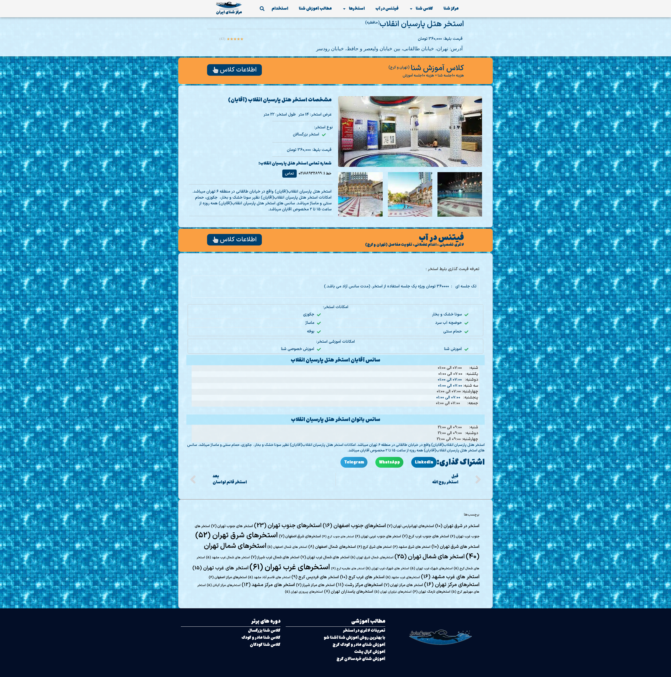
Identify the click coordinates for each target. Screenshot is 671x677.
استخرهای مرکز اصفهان (228, 577)
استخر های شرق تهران (455, 547)
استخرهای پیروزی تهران (304, 591)
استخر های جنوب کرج (338, 536)
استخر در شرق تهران (457, 526)
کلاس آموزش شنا (437, 68)
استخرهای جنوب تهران (288, 525)
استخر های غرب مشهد (450, 577)
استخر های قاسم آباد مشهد (269, 577)
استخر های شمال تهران (429, 556)
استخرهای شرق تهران (236, 535)
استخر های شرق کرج (374, 547)
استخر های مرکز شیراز (315, 585)
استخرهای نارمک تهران (431, 591)
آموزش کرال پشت (369, 651)
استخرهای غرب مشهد (403, 577)
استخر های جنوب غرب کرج (425, 536)
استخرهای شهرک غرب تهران (431, 568)
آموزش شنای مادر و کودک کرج (359, 644)
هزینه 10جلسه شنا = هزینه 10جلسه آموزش (433, 75)
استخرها (357, 8)
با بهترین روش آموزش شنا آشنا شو (354, 637)
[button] (262, 8)
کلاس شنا (424, 8)
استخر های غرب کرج (362, 577)
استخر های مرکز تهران (403, 585)
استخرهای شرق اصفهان (300, 536)
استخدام (280, 8)
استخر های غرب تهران (220, 568)
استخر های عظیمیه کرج (348, 568)
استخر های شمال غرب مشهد (228, 557)
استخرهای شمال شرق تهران (371, 557)
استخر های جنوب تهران (232, 526)
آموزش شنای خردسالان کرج (361, 659)
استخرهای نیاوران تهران (393, 591)
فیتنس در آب (387, 8)
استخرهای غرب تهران (290, 567)
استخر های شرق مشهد (411, 547)
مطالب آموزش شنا (315, 8)
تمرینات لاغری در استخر (364, 630)
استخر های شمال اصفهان (287, 547)
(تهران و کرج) (398, 67)
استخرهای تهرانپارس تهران (410, 526)
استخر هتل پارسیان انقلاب (422, 24)
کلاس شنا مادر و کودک (260, 637)
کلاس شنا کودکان (265, 644)
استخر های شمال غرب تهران (324, 557)
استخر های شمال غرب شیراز (275, 557)
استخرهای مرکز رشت (359, 585)
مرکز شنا (451, 8)
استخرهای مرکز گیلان (224, 585)
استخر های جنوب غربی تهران (378, 536)
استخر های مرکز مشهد (268, 584)
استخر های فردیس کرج (315, 577)
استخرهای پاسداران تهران (348, 591)
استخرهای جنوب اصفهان (354, 526)
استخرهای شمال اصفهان (332, 547)
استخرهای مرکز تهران (451, 585)
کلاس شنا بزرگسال (264, 630)
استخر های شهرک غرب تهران (387, 568)
